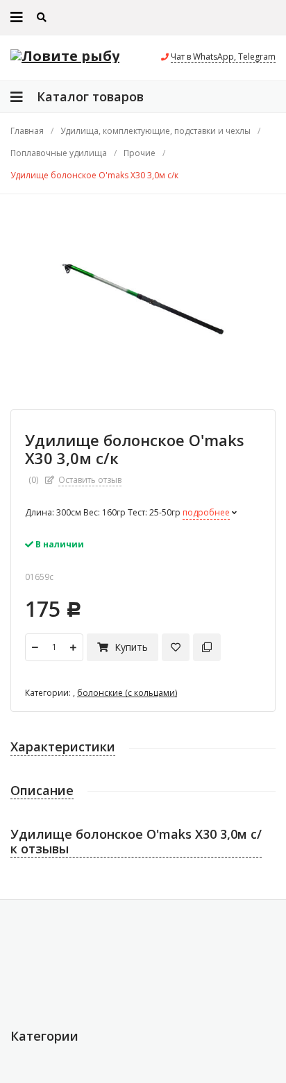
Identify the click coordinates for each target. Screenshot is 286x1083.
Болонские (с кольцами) (127, 693)
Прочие (139, 153)
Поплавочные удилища (58, 153)
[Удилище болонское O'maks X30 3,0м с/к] (143, 295)
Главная (27, 131)
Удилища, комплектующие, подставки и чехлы (155, 131)
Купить (130, 647)
